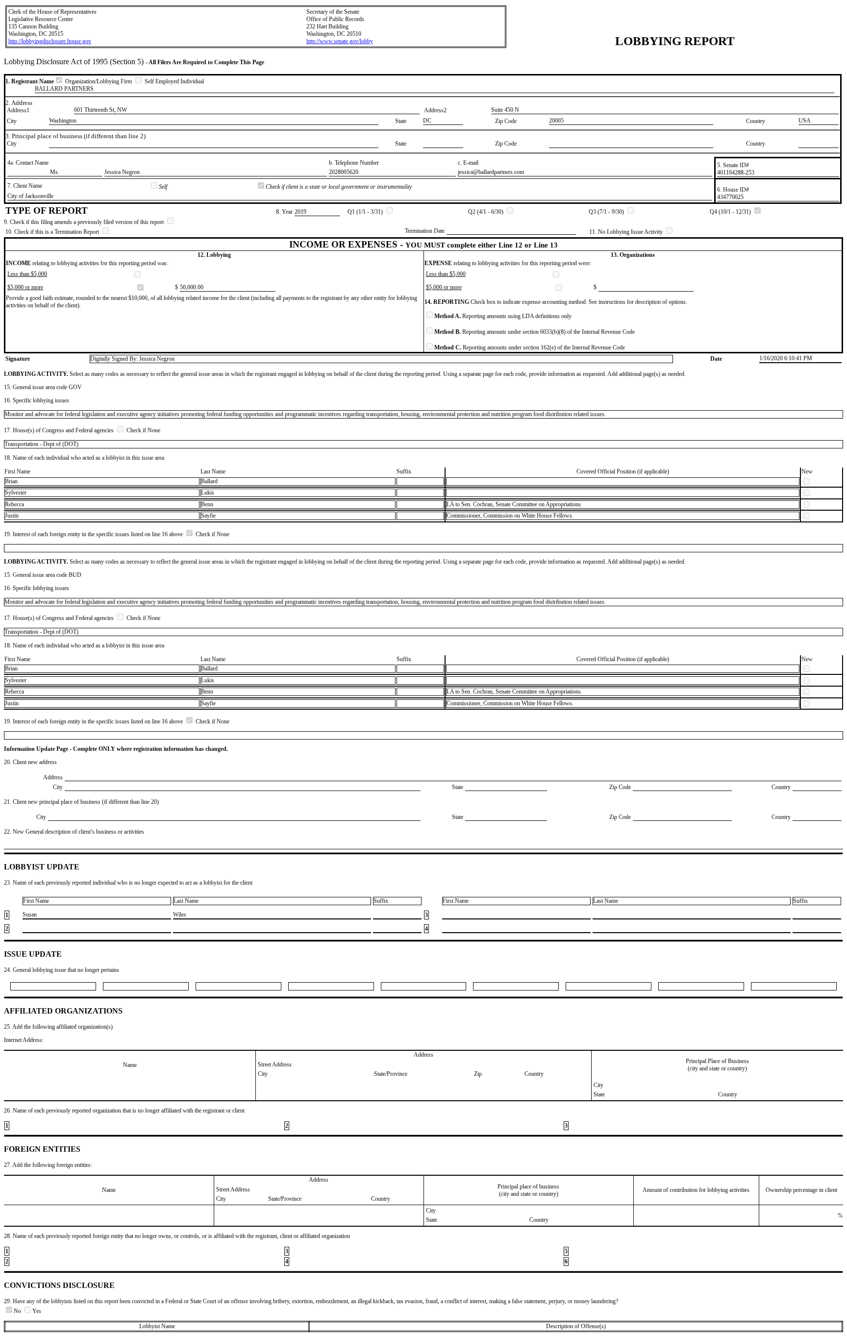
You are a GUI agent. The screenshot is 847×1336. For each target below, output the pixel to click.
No (18, 1311)
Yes (36, 1311)
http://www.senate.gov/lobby (339, 41)
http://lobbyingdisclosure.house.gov (49, 41)
